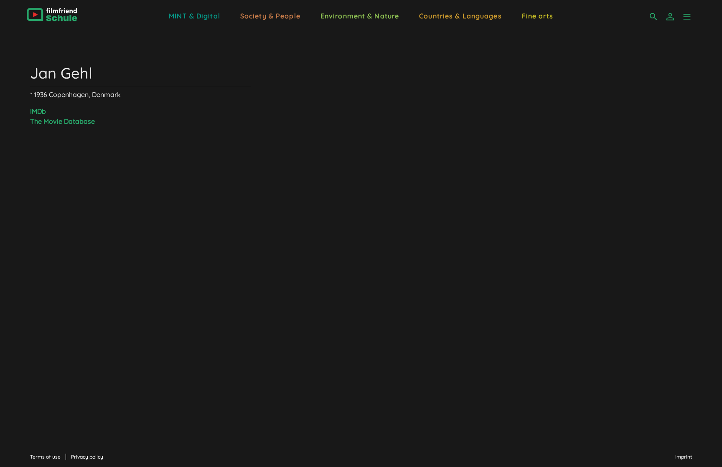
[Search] (653, 16)
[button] (687, 16)
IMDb (38, 111)
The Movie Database (62, 121)
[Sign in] (670, 16)
